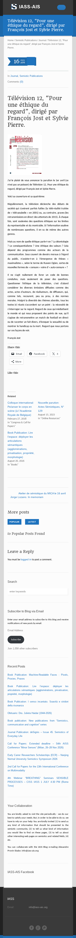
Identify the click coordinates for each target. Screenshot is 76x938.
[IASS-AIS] (29, 6)
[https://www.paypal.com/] (44, 927)
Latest (32, 521)
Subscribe (16, 639)
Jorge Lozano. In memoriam (26, 497)
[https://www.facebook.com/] (31, 927)
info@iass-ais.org (38, 907)
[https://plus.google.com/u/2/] (38, 927)
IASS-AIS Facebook (21, 872)
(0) (21, 81)
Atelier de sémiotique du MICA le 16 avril (42, 493)
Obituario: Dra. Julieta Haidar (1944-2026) (30, 713)
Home (11, 40)
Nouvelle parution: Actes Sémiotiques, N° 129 (51, 406)
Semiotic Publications (26, 40)
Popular (14, 521)
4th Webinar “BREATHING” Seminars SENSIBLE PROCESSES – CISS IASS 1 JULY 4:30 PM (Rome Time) (38, 782)
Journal (42, 40)
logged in (26, 559)
